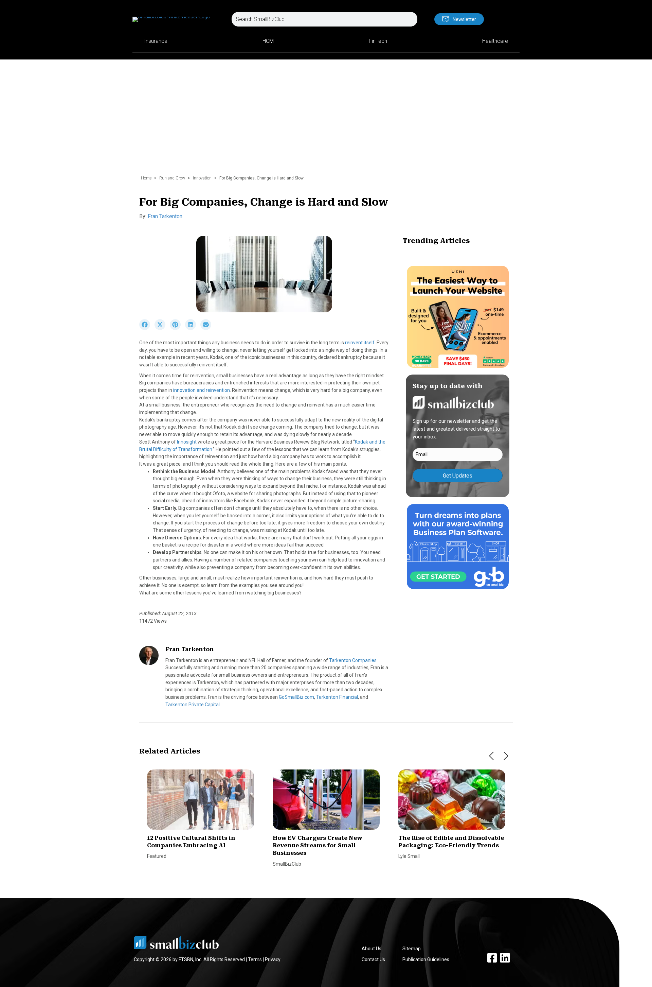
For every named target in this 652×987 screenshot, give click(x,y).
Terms (255, 959)
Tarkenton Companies (353, 660)
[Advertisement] (326, 120)
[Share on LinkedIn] (192, 328)
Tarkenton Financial (337, 697)
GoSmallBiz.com (296, 697)
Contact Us (373, 959)
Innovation (202, 178)
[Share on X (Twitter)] (162, 328)
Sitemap (411, 948)
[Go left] (491, 756)
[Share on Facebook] (147, 328)
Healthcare (495, 41)
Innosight (187, 442)
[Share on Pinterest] (177, 328)
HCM (268, 41)
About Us (371, 948)
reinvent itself (360, 342)
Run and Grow (172, 178)
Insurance (155, 41)
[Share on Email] (207, 328)
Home (146, 178)
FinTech (378, 41)
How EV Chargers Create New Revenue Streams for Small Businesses (317, 845)
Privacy (272, 959)
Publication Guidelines (425, 959)
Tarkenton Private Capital (192, 704)
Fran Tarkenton (165, 216)
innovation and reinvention (201, 390)
